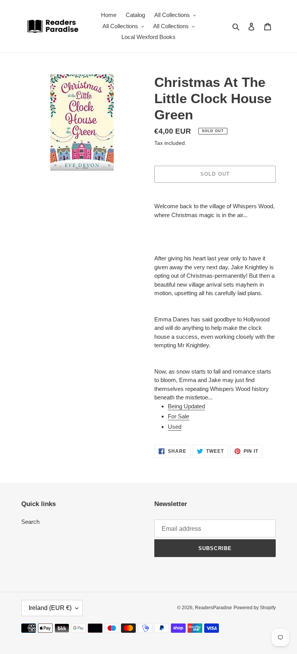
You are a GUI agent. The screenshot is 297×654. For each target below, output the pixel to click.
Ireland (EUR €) (50, 608)
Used (174, 426)
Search (30, 521)
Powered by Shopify (255, 607)
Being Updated (186, 406)
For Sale (178, 416)
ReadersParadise (213, 607)
